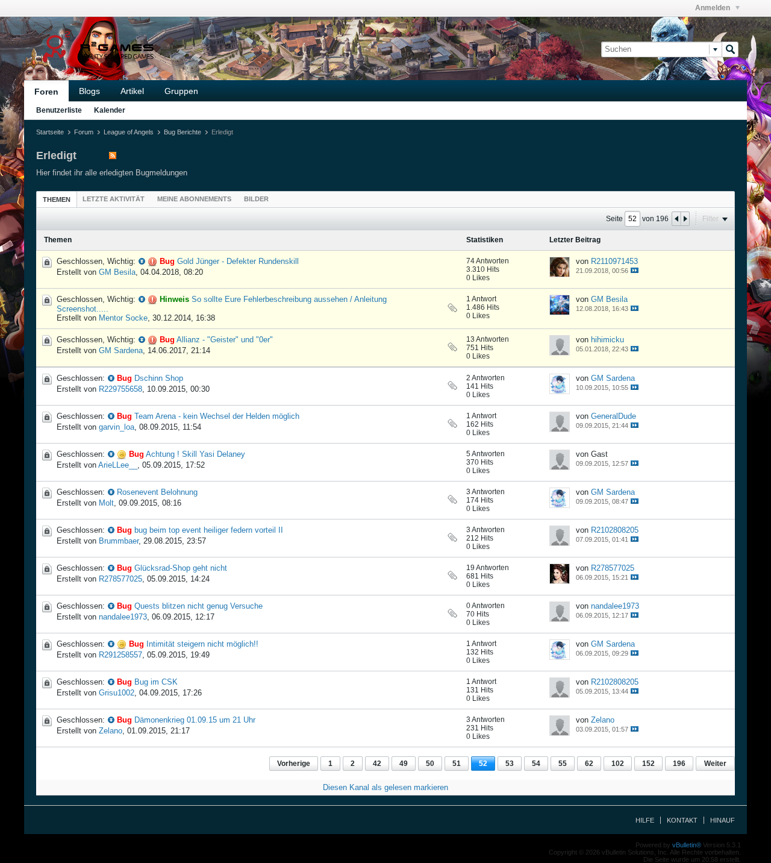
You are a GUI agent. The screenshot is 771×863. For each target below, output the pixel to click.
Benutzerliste (59, 110)
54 (536, 763)
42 (377, 763)
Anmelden (713, 8)
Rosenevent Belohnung (157, 492)
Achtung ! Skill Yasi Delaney (195, 454)
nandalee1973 (123, 616)
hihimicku (607, 339)
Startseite (50, 132)
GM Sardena (121, 350)
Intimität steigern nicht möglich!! (202, 643)
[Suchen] (730, 49)
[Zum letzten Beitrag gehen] (634, 270)
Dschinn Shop (158, 378)
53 (509, 763)
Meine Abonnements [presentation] (194, 198)
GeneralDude (613, 416)
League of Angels (129, 132)
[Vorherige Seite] (676, 218)
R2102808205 (614, 530)
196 (679, 763)
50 (430, 763)
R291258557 (120, 654)
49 (403, 763)
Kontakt (682, 820)
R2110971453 (614, 261)
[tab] (56, 199)
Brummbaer (119, 540)
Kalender (109, 110)
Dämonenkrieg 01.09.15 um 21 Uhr (194, 719)
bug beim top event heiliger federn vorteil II (208, 530)
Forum (83, 132)
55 (562, 763)
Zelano (110, 730)
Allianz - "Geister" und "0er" (224, 339)
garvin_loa (116, 427)
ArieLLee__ (117, 464)
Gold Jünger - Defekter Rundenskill (238, 261)
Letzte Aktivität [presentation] (114, 198)
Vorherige (293, 763)
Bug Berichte (182, 132)
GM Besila (117, 272)
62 (589, 763)
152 (648, 763)
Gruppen (181, 91)
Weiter (715, 763)
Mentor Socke (123, 317)
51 (456, 763)
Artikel (132, 91)
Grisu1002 (116, 692)
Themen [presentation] (56, 199)
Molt (106, 502)
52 (483, 763)
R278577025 (120, 578)
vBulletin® (686, 845)
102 (617, 763)
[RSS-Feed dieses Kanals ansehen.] (112, 156)
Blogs (89, 91)
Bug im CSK (156, 681)
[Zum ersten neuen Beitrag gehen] (142, 261)
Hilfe (644, 820)
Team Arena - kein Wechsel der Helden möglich (216, 416)
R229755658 (120, 389)
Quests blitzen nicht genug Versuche (198, 605)
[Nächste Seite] (685, 218)
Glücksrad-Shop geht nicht (180, 568)
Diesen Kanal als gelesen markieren (385, 787)
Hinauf (722, 820)
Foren (46, 91)
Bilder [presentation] (256, 198)
